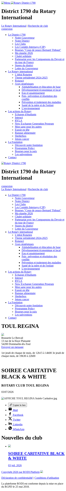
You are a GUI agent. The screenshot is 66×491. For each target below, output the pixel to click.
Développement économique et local (41, 89)
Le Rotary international (20, 71)
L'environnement (31, 108)
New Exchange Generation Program (34, 123)
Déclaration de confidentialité (17, 477)
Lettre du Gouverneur (26, 68)
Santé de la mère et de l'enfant (37, 105)
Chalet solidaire (23, 56)
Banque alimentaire (25, 132)
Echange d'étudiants (25, 114)
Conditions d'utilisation (47, 477)
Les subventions (23, 154)
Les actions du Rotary (19, 111)
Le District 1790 (17, 34)
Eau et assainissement (33, 93)
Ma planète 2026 (24, 53)
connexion (7, 28)
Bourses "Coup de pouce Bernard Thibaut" (38, 50)
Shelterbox (20, 135)
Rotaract (19, 80)
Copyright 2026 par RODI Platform (20, 472)
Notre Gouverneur (25, 37)
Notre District (22, 40)
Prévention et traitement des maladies (41, 102)
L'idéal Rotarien (23, 74)
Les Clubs (20, 43)
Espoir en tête (22, 129)
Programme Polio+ (25, 148)
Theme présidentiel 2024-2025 (31, 77)
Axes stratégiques (24, 83)
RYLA (18, 120)
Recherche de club (38, 25)
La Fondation (15, 142)
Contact (12, 157)
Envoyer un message (12, 347)
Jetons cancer (22, 139)
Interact (19, 117)
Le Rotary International (13, 25)
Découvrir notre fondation (29, 145)
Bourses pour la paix (26, 151)
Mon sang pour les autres (28, 126)
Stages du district (24, 65)
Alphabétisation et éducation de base (41, 86)
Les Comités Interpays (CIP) (30, 47)
